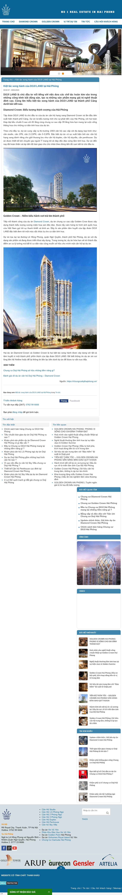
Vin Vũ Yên (53, 830)
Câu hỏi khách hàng (106, 21)
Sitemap (117, 888)
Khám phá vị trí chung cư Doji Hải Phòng (104, 784)
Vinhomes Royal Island (59, 837)
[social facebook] (4, 847)
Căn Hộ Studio (48, 809)
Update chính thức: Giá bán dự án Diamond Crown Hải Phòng (98, 521)
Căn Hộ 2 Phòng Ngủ (52, 814)
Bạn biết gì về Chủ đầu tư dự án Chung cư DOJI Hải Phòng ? (103, 772)
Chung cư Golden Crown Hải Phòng (99, 503)
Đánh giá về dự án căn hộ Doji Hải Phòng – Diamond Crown (31, 376)
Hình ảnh (83, 537)
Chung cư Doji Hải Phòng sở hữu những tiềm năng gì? (29, 370)
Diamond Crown (28, 21)
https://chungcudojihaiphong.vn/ (82, 381)
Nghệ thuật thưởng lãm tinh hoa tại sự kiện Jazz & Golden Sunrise (104, 663)
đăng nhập (17, 412)
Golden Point (54, 835)
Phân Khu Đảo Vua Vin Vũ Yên (56, 832)
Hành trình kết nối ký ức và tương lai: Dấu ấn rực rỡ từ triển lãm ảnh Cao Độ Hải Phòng (104, 709)
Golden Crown (50, 21)
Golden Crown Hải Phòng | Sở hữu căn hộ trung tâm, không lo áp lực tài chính (104, 720)
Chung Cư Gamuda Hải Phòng (56, 840)
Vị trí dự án (70, 21)
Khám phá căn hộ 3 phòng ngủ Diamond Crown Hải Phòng (102, 795)
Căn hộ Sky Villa (49, 824)
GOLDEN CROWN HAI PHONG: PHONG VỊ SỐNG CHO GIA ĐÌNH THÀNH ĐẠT (103, 641)
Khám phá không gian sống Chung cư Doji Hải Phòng (104, 761)
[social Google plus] (9, 847)
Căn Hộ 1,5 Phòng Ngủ (53, 812)
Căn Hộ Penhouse (50, 822)
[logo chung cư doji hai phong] (21, 5)
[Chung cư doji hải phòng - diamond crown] (61, 52)
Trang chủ (8, 21)
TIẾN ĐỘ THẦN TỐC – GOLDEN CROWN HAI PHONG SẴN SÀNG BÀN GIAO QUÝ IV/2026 (103, 698)
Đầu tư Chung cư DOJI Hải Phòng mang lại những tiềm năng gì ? (98, 508)
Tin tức (85, 21)
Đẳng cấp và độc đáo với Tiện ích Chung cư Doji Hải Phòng (98, 515)
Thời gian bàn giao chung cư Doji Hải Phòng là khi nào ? (103, 750)
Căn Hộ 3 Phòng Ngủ (52, 817)
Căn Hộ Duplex (49, 819)
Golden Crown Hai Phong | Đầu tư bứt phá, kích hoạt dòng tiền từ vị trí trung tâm (104, 675)
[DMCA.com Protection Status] (9, 882)
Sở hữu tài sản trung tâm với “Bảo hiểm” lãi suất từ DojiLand (104, 685)
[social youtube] (15, 847)
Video (82, 591)
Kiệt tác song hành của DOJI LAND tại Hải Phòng (33, 392)
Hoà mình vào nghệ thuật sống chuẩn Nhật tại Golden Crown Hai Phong (103, 652)
